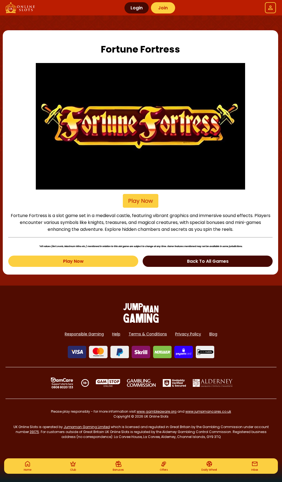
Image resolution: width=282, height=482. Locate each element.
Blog (213, 334)
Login (137, 8)
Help (116, 334)
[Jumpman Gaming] (141, 321)
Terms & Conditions (148, 334)
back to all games (208, 261)
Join (163, 8)
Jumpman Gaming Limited (87, 427)
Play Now (73, 261)
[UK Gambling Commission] (141, 383)
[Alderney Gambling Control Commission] (213, 383)
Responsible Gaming (84, 334)
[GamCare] (62, 383)
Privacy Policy (188, 334)
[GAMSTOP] (108, 383)
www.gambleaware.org (157, 411)
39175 (34, 431)
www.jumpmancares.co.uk (208, 411)
